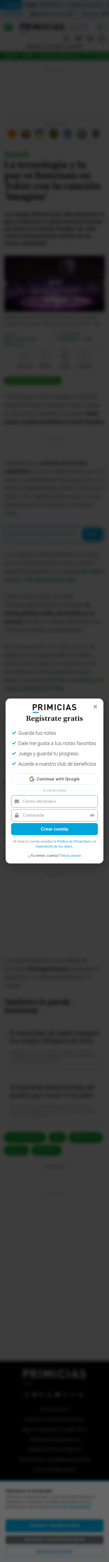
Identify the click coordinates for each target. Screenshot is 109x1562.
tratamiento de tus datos (54, 846)
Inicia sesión (71, 855)
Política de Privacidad (73, 841)
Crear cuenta (54, 829)
